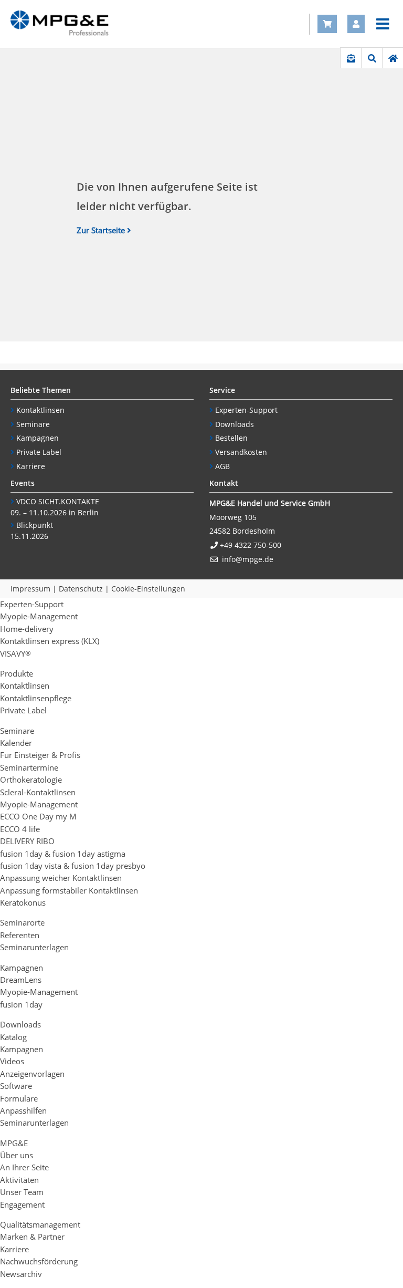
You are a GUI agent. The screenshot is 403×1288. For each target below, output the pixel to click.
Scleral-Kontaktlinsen (38, 792)
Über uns (16, 1155)
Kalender (16, 743)
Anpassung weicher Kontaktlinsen (61, 877)
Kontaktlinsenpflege (35, 698)
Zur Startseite (101, 230)
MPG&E (14, 1143)
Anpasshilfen (23, 1110)
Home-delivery (27, 629)
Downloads (234, 424)
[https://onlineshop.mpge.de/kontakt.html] (351, 58)
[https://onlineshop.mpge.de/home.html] (393, 58)
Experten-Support (246, 410)
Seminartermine (29, 767)
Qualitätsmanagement (40, 1224)
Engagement (22, 1204)
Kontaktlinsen (40, 410)
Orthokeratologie (31, 779)
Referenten (19, 935)
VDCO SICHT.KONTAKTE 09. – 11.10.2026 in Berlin (54, 506)
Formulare (19, 1098)
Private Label (38, 452)
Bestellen (231, 438)
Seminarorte (22, 922)
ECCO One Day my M (38, 816)
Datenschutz (81, 589)
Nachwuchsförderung (39, 1261)
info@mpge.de (247, 559)
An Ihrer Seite (24, 1167)
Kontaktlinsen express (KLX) (49, 641)
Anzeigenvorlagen (32, 1073)
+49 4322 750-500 (250, 545)
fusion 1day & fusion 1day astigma (62, 853)
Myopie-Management (39, 616)
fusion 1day (21, 1004)
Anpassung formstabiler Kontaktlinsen (69, 890)
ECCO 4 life (20, 829)
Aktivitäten (19, 1180)
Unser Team (22, 1192)
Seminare (33, 424)
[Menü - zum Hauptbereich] (383, 24)
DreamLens (20, 979)
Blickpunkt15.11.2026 (31, 530)
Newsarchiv (21, 1274)
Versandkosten (241, 452)
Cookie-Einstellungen (148, 589)
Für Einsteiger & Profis (40, 755)
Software (16, 1086)
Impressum (30, 589)
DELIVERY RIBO (27, 841)
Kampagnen (37, 438)
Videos (12, 1061)
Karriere (30, 466)
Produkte (16, 673)
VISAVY (15, 653)
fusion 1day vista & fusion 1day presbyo (72, 865)
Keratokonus (23, 902)
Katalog (13, 1037)
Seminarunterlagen (34, 947)
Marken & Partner (32, 1236)
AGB (222, 466)
